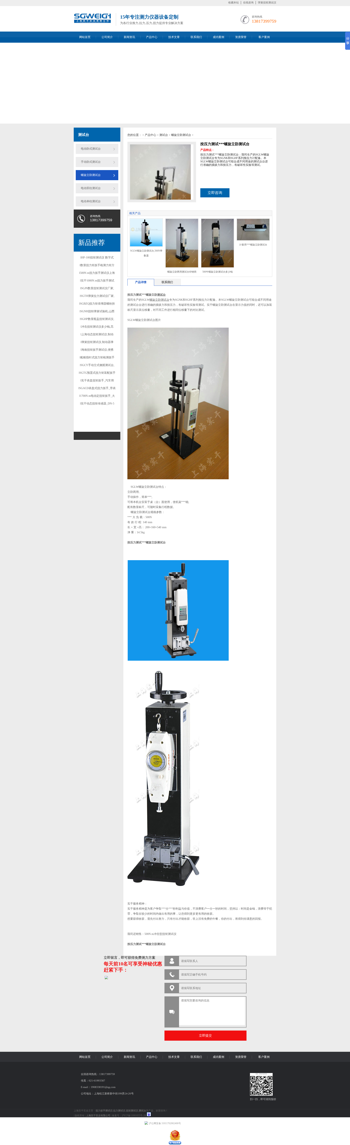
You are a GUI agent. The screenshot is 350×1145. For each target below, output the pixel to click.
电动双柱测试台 (91, 188)
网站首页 (85, 37)
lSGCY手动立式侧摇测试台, (97, 365)
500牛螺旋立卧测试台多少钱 (217, 271)
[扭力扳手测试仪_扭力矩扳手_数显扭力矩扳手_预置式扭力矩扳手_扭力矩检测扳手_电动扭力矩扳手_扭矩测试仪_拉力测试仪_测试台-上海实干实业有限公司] (93, 24)
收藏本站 (233, 2)
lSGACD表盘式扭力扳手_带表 (97, 388)
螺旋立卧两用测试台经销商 (181, 271)
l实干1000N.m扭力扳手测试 (97, 280)
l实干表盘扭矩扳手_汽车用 (97, 380)
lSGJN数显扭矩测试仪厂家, (97, 288)
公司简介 (107, 37)
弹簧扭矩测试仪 (267, 2)
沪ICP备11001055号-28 (134, 1115)
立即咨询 (215, 193)
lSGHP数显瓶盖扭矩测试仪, (97, 319)
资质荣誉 (240, 37)
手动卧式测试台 (91, 161)
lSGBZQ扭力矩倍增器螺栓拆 (97, 303)
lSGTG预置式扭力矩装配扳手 (97, 372)
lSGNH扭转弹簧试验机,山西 (97, 311)
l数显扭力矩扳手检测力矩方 (97, 265)
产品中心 (151, 37)
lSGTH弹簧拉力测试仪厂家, (97, 295)
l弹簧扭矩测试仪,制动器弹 (97, 342)
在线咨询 (248, 2)
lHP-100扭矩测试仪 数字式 (97, 257)
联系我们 (196, 37)
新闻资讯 (129, 37)
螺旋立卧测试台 (91, 175)
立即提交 (205, 1035)
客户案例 (264, 37)
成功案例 (218, 37)
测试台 (163, 135)
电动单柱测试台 (91, 201)
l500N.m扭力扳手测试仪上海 (97, 272)
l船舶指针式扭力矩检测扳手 (97, 357)
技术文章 (174, 37)
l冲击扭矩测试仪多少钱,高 (97, 326)
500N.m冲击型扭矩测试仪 (160, 933)
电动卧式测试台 (91, 148)
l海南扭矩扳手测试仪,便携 (97, 349)
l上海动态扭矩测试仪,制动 (97, 334)
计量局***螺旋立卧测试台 (253, 244)
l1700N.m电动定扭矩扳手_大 (97, 395)
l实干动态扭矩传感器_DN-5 (97, 403)
